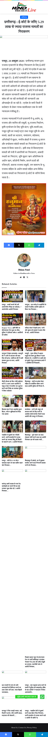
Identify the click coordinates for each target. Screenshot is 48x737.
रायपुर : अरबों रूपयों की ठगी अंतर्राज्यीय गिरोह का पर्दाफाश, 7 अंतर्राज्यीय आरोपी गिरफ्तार (11, 307)
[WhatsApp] (29, 245)
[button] (42, 696)
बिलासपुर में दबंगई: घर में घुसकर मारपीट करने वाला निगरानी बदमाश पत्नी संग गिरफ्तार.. (35, 463)
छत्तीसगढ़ (24, 17)
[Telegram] (39, 245)
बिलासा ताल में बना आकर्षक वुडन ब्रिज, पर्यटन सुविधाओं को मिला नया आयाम (12, 411)
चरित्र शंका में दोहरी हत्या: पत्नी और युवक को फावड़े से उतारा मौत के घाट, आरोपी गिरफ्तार (35, 330)
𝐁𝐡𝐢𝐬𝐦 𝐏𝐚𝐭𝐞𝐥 (24, 270)
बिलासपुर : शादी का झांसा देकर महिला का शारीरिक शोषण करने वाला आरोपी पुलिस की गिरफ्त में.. (35, 383)
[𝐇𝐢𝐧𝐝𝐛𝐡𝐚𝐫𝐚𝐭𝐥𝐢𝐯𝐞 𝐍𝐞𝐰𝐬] (24, 7)
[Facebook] (9, 245)
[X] (19, 245)
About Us (14, 727)
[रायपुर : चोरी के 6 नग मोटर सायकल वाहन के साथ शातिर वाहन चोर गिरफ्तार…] (12, 452)
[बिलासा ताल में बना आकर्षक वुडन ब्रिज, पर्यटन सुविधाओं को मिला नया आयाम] (12, 401)
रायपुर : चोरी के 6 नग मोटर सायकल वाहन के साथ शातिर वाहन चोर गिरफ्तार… (12, 463)
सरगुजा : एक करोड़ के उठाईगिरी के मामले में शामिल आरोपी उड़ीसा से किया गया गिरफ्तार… (35, 307)
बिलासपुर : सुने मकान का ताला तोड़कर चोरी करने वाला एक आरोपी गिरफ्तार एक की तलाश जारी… (35, 437)
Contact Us (22, 727)
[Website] (20, 277)
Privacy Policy (32, 727)
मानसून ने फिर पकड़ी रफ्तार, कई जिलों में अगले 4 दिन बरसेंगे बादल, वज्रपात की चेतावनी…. (12, 713)
